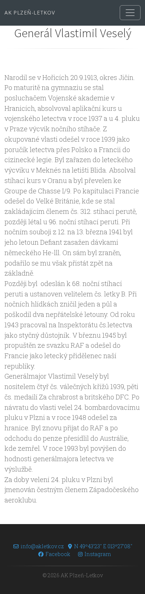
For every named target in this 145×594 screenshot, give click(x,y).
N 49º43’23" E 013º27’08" (103, 546)
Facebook (57, 554)
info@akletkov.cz (42, 546)
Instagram (97, 554)
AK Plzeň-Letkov (29, 12)
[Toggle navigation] (130, 12)
